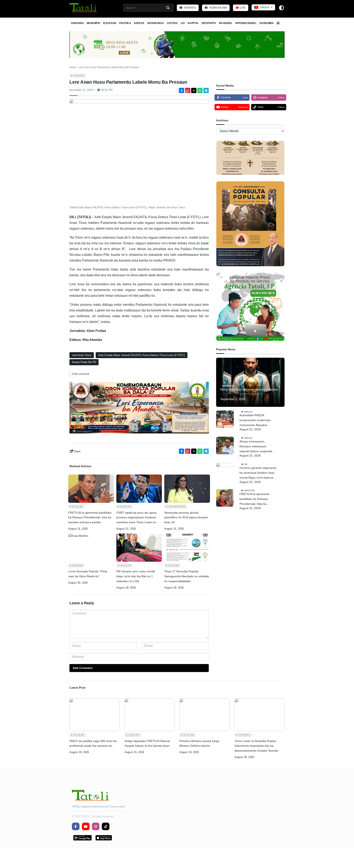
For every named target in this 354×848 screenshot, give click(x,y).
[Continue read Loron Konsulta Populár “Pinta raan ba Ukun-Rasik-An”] (91, 547)
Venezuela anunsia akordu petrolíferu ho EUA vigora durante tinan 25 (186, 517)
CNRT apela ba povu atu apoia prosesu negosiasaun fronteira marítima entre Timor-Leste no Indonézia (136, 518)
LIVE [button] (242, 7)
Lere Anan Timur (81, 355)
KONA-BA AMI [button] (218, 7)
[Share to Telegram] (206, 90)
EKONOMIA (267, 23)
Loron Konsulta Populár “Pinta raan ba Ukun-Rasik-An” (87, 574)
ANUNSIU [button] (190, 7)
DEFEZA (139, 23)
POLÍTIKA (125, 23)
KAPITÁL (193, 23)
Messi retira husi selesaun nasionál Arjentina (249, 389)
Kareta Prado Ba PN (84, 362)
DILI (246, 464)
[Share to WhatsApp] (200, 90)
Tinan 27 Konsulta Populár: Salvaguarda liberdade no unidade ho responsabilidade (186, 576)
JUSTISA (172, 23)
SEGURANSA (155, 23)
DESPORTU (209, 23)
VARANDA (77, 23)
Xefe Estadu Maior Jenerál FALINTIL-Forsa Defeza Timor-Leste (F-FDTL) (141, 355)
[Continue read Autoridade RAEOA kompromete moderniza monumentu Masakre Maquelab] (225, 419)
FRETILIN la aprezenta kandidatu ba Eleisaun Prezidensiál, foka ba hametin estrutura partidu (90, 517)
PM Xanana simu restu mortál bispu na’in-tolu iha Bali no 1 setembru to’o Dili (135, 576)
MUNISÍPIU (93, 23)
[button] (83, 8)
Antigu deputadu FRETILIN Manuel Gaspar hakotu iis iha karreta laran (147, 743)
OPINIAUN (77, 565)
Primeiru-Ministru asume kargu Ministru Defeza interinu (199, 743)
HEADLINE (77, 506)
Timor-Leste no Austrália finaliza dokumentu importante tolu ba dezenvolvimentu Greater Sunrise (256, 745)
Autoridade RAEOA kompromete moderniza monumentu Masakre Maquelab (254, 421)
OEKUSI (248, 412)
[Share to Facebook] (181, 90)
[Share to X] (193, 90)
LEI (183, 23)
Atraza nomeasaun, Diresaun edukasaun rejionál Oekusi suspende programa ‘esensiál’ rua (255, 447)
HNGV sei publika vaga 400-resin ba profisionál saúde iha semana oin (93, 743)
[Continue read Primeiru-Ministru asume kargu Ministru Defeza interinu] (204, 714)
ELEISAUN (109, 23)
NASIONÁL (226, 23)
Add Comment (83, 668)
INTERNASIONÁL (246, 23)
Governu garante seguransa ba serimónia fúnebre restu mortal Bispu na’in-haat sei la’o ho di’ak (257, 473)
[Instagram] (187, 90)
